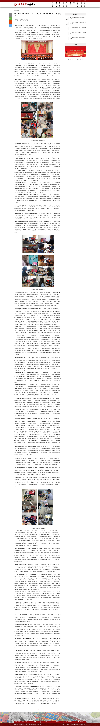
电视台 (46, 721)
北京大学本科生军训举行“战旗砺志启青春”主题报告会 (78, 38)
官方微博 (81, 721)
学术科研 (74, 4)
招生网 (26, 721)
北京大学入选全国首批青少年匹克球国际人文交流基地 (78, 23)
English (85, 0)
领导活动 (66, 4)
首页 (14, 10)
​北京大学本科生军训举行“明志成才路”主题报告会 (78, 28)
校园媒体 (84, 4)
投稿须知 (63, 724)
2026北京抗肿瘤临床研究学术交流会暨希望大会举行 (78, 18)
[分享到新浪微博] (10, 22)
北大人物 (77, 4)
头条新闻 (52, 4)
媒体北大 (70, 4)
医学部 (19, 721)
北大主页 (80, 0)
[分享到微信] (10, 18)
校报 (35, 721)
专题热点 (59, 4)
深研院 (23, 721)
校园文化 (81, 4)
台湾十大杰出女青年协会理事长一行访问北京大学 (78, 33)
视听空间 (63, 4)
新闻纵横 (56, 4)
